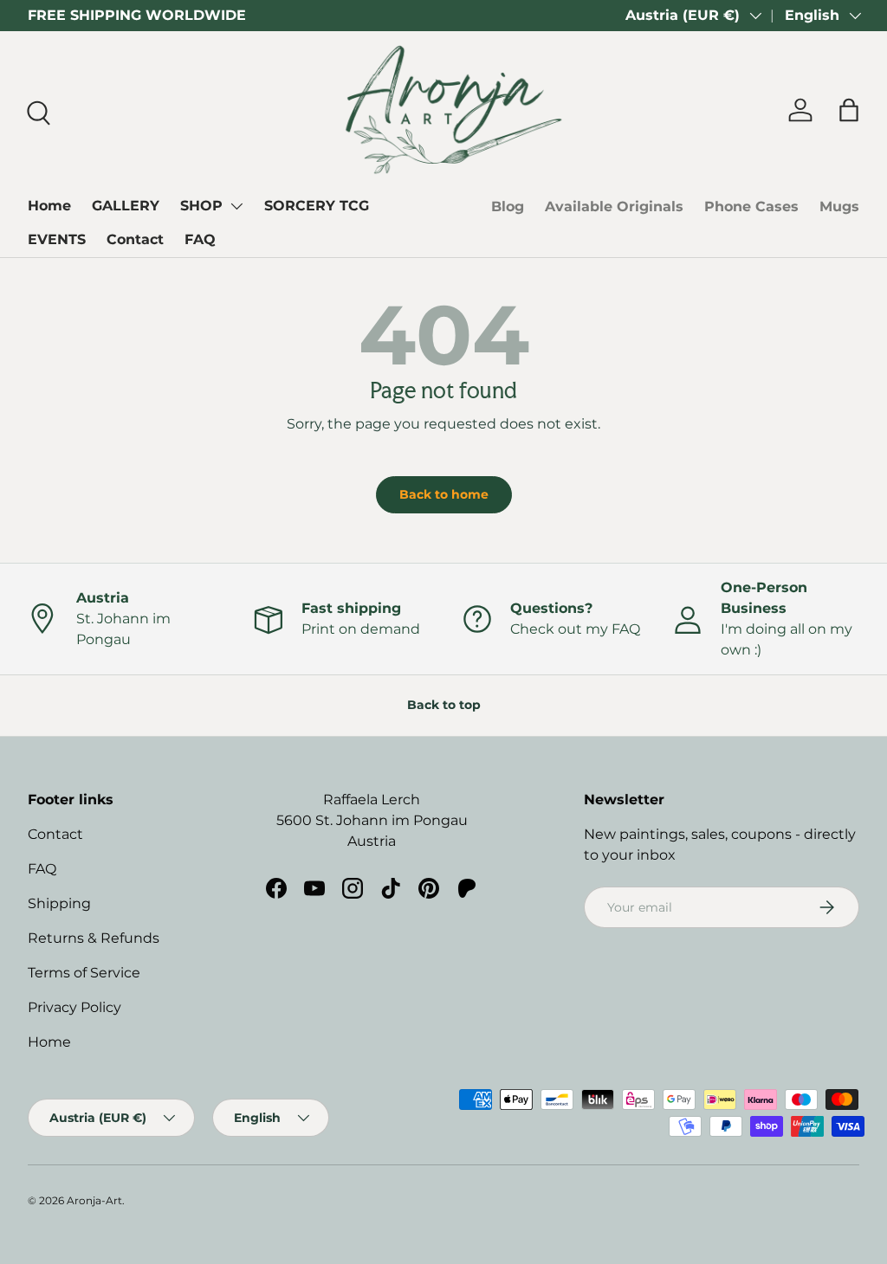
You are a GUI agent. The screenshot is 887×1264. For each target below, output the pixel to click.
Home (49, 205)
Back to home (444, 494)
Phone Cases (751, 206)
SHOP (201, 205)
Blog (507, 206)
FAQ (200, 239)
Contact (135, 239)
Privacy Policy (74, 1007)
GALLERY (125, 205)
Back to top (444, 705)
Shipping (59, 903)
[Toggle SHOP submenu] (236, 206)
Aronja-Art (94, 1200)
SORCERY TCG (316, 205)
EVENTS (57, 239)
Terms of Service (84, 972)
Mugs (839, 206)
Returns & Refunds (93, 938)
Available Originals (614, 206)
